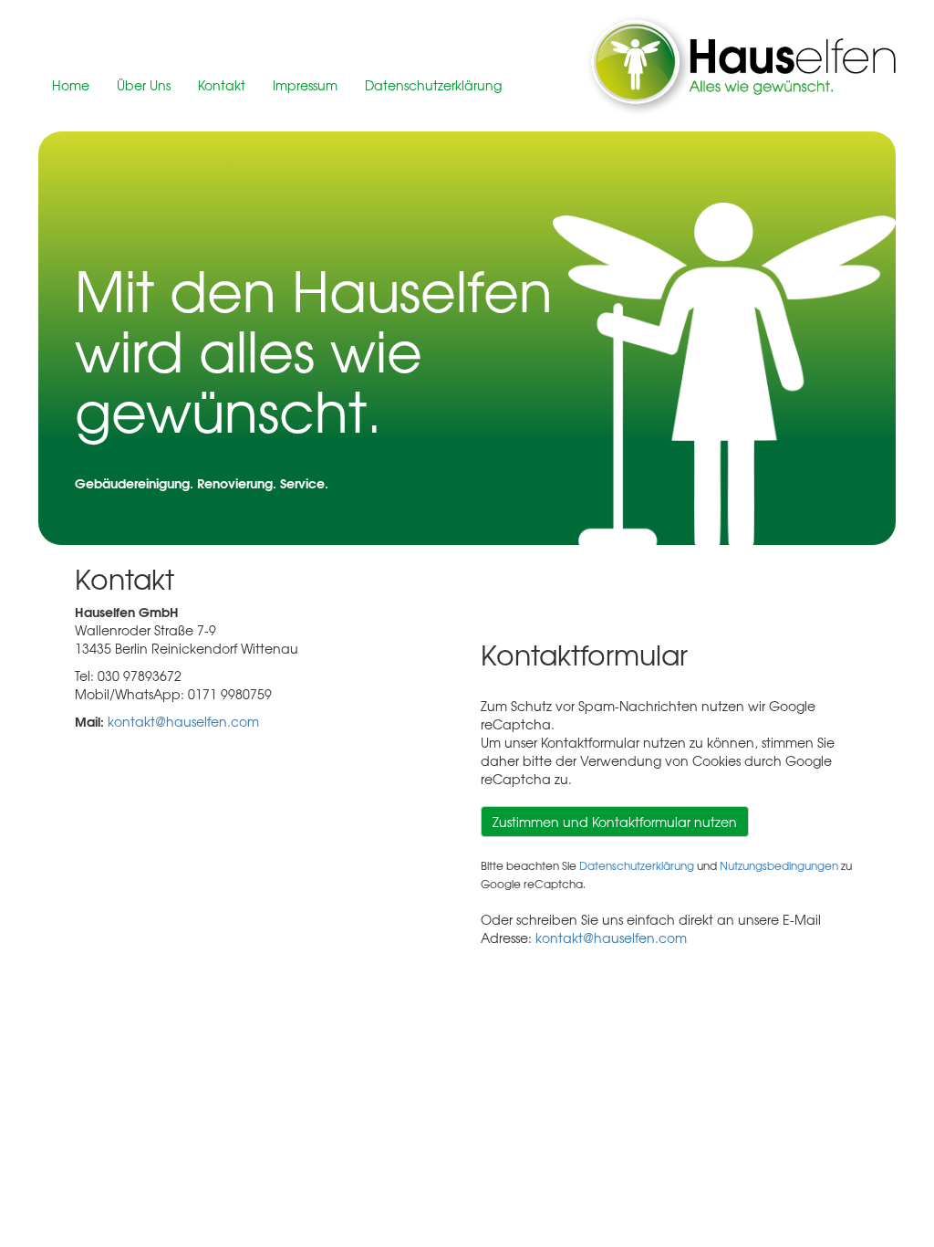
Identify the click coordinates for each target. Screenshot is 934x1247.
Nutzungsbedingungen (779, 865)
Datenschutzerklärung (433, 85)
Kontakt (221, 85)
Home (70, 85)
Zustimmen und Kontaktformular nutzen (615, 821)
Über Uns (144, 85)
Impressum (305, 85)
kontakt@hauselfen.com (183, 721)
